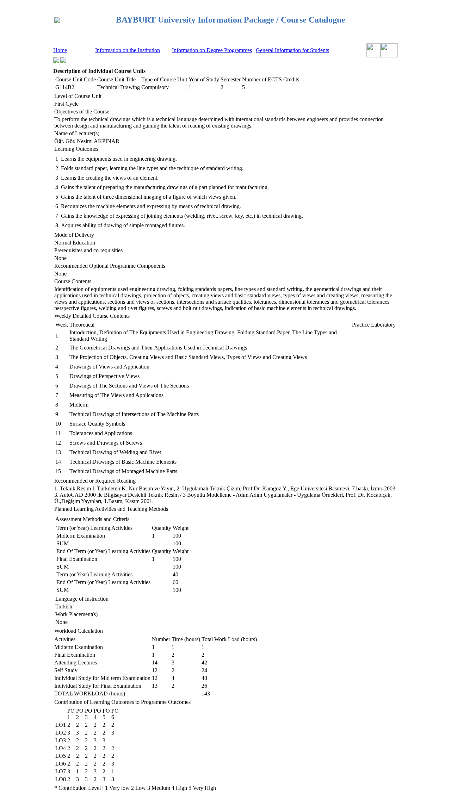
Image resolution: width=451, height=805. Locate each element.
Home (60, 50)
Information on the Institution (127, 50)
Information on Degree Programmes (212, 50)
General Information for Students (292, 50)
